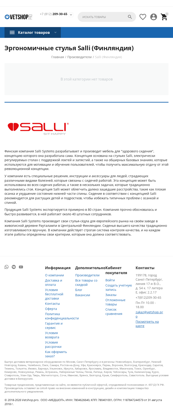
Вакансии (82, 295)
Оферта (51, 309)
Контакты (52, 303)
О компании (54, 275)
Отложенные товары (115, 302)
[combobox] (107, 17)
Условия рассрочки (53, 344)
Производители (87, 275)
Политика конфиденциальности (62, 316)
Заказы (110, 295)
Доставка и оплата (53, 282)
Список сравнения (113, 311)
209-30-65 (53, 14)
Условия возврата (52, 335)
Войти (110, 280)
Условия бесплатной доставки (54, 294)
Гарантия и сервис (54, 325)
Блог (78, 290)
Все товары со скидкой (86, 282)
